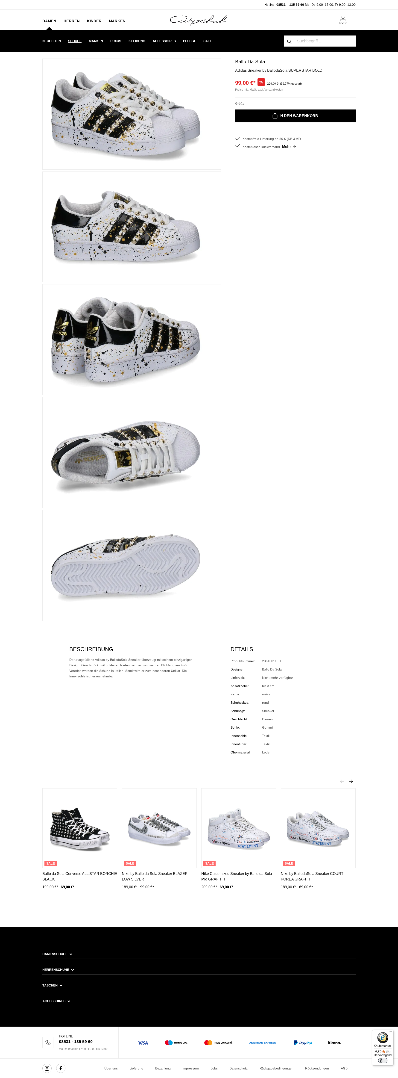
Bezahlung (163, 1068)
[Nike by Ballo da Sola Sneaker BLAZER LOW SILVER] (159, 828)
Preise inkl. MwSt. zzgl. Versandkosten (259, 89)
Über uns (111, 1068)
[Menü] (390, 1032)
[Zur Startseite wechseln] (199, 20)
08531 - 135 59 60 (76, 1041)
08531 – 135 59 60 (290, 4)
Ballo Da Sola (250, 61)
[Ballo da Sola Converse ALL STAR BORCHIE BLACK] (80, 828)
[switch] (382, 1060)
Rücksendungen (317, 1068)
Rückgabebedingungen (276, 1068)
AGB (344, 1068)
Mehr (286, 147)
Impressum (190, 1068)
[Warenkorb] (353, 16)
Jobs (214, 1068)
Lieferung (136, 1068)
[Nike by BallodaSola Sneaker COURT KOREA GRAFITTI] (318, 828)
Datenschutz (238, 1068)
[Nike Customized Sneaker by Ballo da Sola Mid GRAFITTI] (239, 828)
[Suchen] (289, 41)
